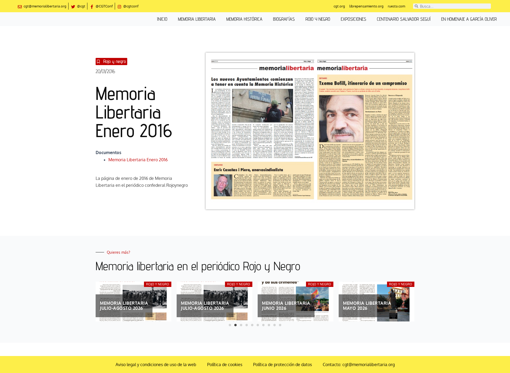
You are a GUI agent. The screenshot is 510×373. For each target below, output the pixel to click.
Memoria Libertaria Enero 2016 (138, 159)
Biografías (284, 19)
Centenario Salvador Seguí (404, 19)
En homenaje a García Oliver (469, 19)
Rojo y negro (317, 19)
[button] (230, 325)
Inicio (162, 19)
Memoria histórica (244, 19)
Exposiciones (353, 19)
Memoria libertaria (197, 19)
